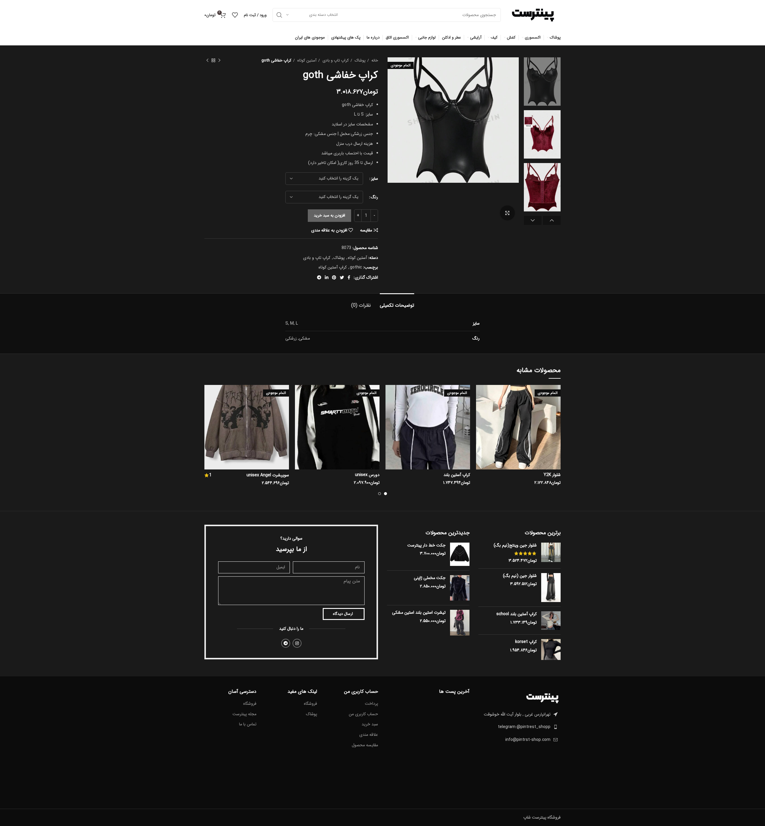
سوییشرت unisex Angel (268, 475)
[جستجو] (279, 15)
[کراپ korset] (551, 649)
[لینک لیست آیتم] (519, 727)
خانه (374, 60)
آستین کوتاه (306, 60)
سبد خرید (370, 724)
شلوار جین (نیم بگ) (520, 576)
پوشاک (359, 60)
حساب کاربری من (363, 714)
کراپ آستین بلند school (516, 614)
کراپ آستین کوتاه (333, 267)
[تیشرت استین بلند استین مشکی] (459, 622)
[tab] (397, 302)
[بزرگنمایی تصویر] (507, 212)
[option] (542, 81)
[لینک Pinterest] (334, 277)
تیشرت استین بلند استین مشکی (419, 613)
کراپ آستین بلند (456, 475)
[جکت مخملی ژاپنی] (459, 588)
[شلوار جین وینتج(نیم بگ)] (551, 553)
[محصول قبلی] (219, 61)
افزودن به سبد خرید (329, 215)
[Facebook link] (349, 277)
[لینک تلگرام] (319, 277)
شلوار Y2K (552, 475)
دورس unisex (367, 475)
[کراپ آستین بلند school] (551, 620)
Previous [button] (552, 220)
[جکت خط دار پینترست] (459, 554)
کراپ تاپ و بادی (335, 60)
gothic (356, 267)
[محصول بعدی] (207, 61)
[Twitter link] (342, 277)
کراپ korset (526, 642)
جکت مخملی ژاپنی (430, 578)
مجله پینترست (244, 714)
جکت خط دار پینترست (426, 546)
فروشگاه (310, 704)
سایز (374, 178)
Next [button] (532, 220)
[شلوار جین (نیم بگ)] (551, 587)
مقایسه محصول (365, 745)
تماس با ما (247, 724)
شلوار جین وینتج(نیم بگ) (515, 546)
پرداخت (371, 704)
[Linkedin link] (326, 277)
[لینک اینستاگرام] (297, 643)
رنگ (374, 197)
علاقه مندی (368, 735)
